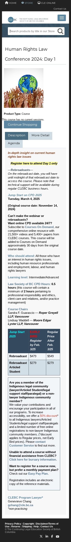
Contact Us (59, 8)
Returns (15, 526)
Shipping (27, 526)
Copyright (28, 523)
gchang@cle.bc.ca (20, 505)
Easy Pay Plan (38, 473)
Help (36, 526)
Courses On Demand (39, 227)
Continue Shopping (22, 124)
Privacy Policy (13, 523)
